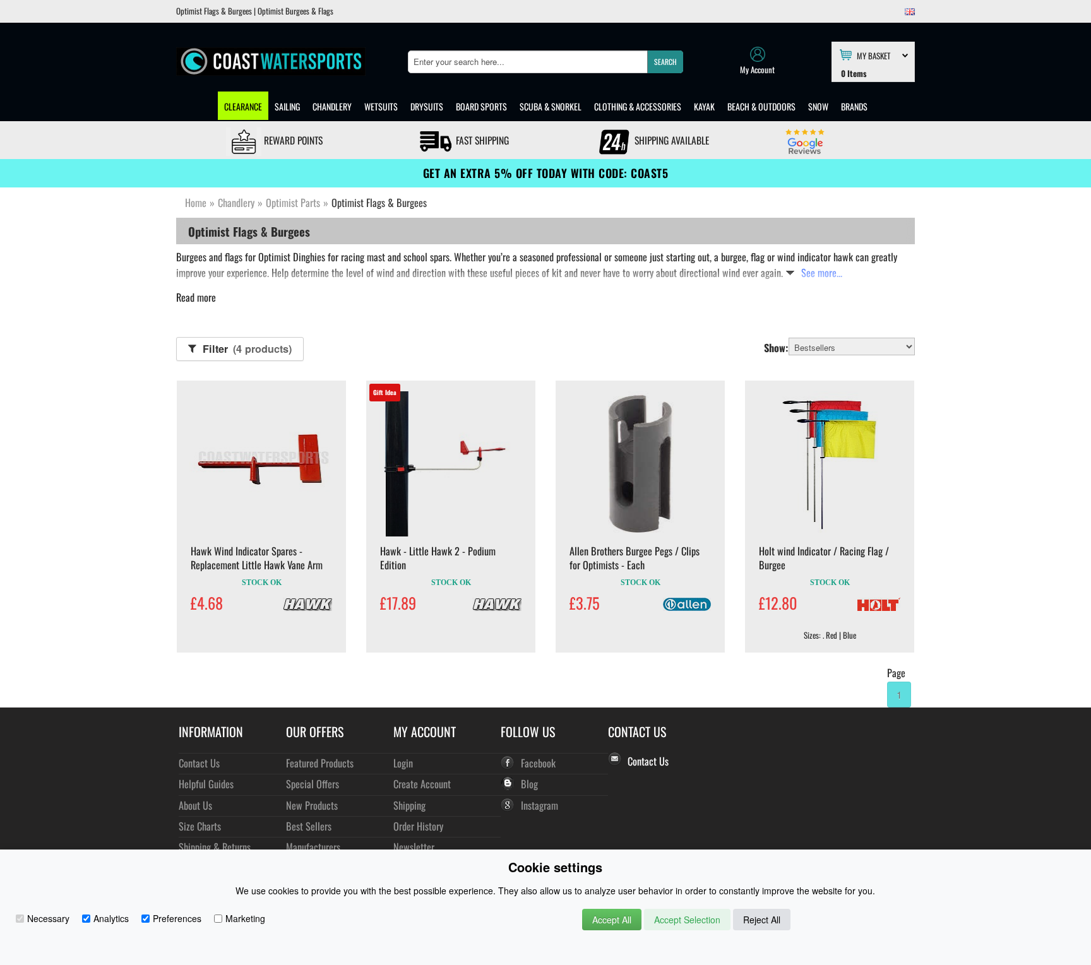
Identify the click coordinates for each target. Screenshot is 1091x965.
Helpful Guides (206, 783)
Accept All (611, 919)
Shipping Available (670, 140)
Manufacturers (313, 846)
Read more (196, 297)
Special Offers (312, 783)
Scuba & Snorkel (550, 106)
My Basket (873, 55)
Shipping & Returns (215, 846)
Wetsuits (381, 106)
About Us (195, 805)
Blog (529, 783)
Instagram (539, 805)
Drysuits (426, 106)
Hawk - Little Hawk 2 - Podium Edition (438, 557)
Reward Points (292, 140)
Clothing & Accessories (637, 106)
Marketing (245, 918)
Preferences (177, 918)
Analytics (111, 918)
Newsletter (413, 846)
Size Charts (200, 826)
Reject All (761, 919)
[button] (665, 61)
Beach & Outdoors (761, 106)
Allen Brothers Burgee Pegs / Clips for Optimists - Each (634, 557)
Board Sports (481, 106)
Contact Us (199, 762)
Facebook (538, 762)
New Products (312, 805)
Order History (418, 826)
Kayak (704, 106)
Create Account (422, 783)
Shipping (409, 805)
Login (403, 762)
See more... (821, 272)
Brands (854, 106)
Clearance (243, 106)
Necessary (48, 918)
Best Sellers (308, 826)
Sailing (287, 106)
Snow (818, 106)
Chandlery (332, 106)
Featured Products (320, 762)
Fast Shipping (481, 140)
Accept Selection (687, 919)
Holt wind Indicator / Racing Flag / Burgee (824, 557)
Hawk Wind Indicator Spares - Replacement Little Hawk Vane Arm (257, 557)
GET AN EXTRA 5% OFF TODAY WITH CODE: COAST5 (546, 173)
